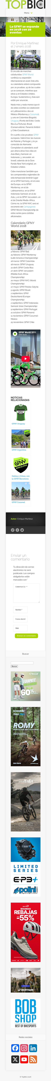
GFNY (35, 135)
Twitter (22, 530)
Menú (26, 13)
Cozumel (34, 114)
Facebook (17, 530)
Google (13, 530)
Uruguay (15, 121)
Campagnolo (30, 207)
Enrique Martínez (27, 43)
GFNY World (27, 74)
